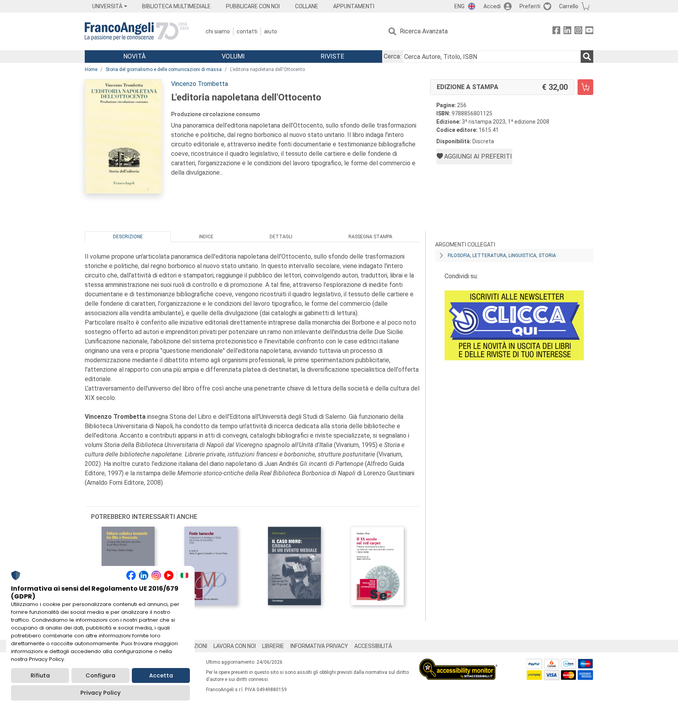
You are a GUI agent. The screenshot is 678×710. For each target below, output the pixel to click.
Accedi (492, 6)
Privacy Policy (100, 693)
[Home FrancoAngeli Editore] (137, 31)
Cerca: (392, 56)
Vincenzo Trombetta (199, 84)
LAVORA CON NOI (234, 646)
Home (91, 69)
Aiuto (270, 31)
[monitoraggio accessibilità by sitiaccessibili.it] (458, 663)
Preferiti (529, 6)
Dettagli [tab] (281, 236)
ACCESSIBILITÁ (373, 646)
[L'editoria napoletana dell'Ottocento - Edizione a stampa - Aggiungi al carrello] (585, 87)
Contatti (247, 31)
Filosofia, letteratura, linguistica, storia (502, 255)
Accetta (161, 675)
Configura (100, 675)
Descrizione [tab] (128, 236)
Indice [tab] (206, 236)
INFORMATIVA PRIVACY (319, 646)
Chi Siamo (218, 31)
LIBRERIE (273, 646)
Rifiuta (40, 675)
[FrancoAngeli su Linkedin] (567, 31)
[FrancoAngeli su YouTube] (589, 31)
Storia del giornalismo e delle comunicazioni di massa (164, 69)
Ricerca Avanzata (424, 31)
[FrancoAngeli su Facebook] (556, 31)
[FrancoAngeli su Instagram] (578, 31)
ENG (459, 6)
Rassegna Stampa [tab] (370, 236)
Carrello (568, 6)
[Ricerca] (587, 56)
